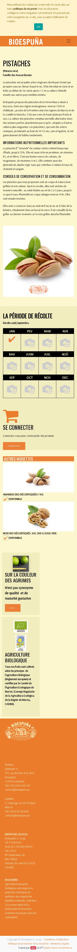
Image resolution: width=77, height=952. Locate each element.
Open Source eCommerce (58, 947)
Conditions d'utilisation (56, 939)
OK (38, 26)
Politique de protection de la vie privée (28, 943)
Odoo (33, 947)
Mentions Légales (60, 943)
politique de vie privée (25, 8)
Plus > (13, 607)
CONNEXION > (14, 445)
